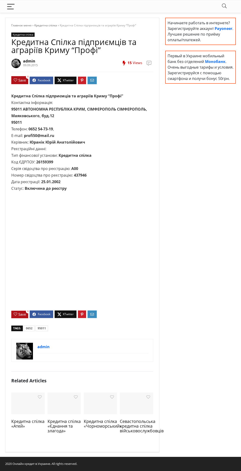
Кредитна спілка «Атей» (27, 423)
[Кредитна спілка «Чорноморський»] (100, 402)
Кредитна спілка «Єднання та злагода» (64, 426)
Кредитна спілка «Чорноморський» (103, 423)
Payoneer (223, 28)
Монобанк (215, 61)
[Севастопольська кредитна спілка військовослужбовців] (136, 402)
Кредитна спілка (45, 25)
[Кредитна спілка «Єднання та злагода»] (64, 402)
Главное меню (21, 25)
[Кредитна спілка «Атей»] (27, 402)
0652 (29, 328)
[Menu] (10, 6)
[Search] (224, 6)
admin (29, 61)
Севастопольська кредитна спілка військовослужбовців (142, 426)
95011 (42, 328)
